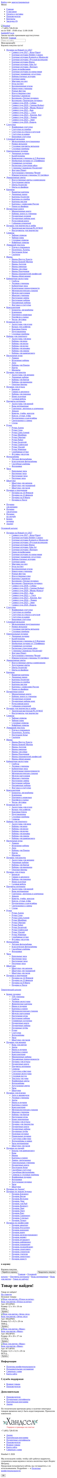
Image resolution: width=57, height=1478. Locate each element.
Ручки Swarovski (19, 442)
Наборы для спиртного (16, 336)
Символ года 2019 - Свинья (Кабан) (28, 105)
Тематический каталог (11, 989)
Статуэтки (11, 124)
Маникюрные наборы (21, 1057)
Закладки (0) (12, 21)
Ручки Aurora (18, 428)
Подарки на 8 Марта (21, 497)
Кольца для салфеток (21, 326)
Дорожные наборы (20, 377)
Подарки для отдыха (15, 387)
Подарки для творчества (23, 1124)
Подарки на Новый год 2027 (19, 50)
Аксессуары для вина (21, 339)
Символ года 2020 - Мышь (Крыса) (27, 108)
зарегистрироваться (20, 2)
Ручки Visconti (18, 447)
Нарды (15, 367)
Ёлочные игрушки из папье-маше (27, 71)
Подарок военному (20, 1230)
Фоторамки (17, 466)
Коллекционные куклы (22, 86)
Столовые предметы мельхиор (25, 146)
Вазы (14, 1153)
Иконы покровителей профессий (26, 274)
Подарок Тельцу (19, 1220)
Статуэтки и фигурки (21, 1071)
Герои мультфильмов (21, 69)
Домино (15, 358)
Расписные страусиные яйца (24, 165)
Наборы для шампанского (23, 353)
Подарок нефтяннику (21, 1242)
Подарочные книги (15, 209)
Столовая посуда (19, 1076)
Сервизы (16, 1069)
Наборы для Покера (21, 365)
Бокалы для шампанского (23, 1150)
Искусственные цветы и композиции (28, 180)
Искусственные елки (21, 93)
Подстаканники (19, 331)
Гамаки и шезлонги (20, 391)
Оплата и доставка (14, 14)
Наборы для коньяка (21, 348)
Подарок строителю (21, 1251)
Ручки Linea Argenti (20, 432)
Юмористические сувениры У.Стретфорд (30, 175)
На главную (6, 1294)
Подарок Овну (18, 1211)
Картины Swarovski (20, 197)
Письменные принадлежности (25, 1059)
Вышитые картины (20, 192)
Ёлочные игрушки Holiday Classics (27, 55)
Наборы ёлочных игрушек (24, 76)
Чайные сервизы (19, 235)
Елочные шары (18, 79)
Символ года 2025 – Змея (23, 120)
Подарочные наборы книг (23, 218)
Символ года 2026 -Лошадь (24, 122)
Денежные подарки (20, 153)
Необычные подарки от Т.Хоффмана (28, 160)
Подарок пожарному (21, 1244)
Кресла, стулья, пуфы (21, 416)
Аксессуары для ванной (22, 403)
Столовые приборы (20, 148)
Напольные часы (19, 471)
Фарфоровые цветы (20, 1081)
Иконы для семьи (19, 269)
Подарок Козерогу (20, 1206)
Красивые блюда (19, 329)
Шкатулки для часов (21, 488)
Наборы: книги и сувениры (24, 213)
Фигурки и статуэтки (21, 305)
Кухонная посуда (14, 322)
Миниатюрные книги (21, 211)
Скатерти (16, 254)
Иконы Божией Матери (22, 262)
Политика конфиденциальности (20, 1366)
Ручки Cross (17, 430)
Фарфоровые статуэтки (22, 127)
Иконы (9, 257)
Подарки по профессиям (17, 1223)
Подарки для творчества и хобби (21, 225)
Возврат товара (13, 1384)
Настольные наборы (21, 300)
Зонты (14, 1047)
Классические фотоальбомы (24, 461)
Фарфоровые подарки (21, 1177)
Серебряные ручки (20, 452)
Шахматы (16, 370)
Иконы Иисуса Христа (22, 259)
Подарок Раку (18, 1213)
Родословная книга (20, 221)
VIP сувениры (18, 996)
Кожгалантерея (13, 307)
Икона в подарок (19, 1006)
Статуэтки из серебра (21, 129)
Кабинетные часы (20, 286)
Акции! (9, 524)
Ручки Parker (17, 440)
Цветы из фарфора (20, 187)
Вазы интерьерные (20, 406)
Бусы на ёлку (18, 83)
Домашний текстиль (15, 245)
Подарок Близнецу (20, 1194)
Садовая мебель (19, 399)
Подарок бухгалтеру (21, 1227)
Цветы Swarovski (19, 185)
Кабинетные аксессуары (17, 278)
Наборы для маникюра (22, 382)
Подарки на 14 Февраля (22, 493)
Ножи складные (19, 396)
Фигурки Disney (19, 170)
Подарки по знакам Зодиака (19, 1191)
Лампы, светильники (21, 1160)
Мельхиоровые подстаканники (26, 141)
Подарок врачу (18, 1232)
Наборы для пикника (21, 394)
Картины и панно (20, 1008)
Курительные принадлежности (26, 288)
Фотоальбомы (12, 456)
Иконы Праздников (20, 271)
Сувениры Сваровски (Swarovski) (27, 168)
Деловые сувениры (20, 283)
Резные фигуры (19, 91)
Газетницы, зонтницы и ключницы (27, 408)
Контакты (10, 19)
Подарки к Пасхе (19, 500)
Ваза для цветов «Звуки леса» (14, 1316)
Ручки (9, 425)
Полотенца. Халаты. (21, 249)
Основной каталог (9, 528)
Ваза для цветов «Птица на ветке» (16, 1301)
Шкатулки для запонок (22, 483)
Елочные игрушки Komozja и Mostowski (30, 57)
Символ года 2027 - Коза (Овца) (26, 52)
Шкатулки (11, 480)
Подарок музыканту (21, 1239)
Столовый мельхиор (15, 139)
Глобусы (15, 281)
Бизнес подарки (10, 520)
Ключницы (17, 312)
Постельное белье (20, 252)
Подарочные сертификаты (18, 1399)
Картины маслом (19, 201)
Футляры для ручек (20, 454)
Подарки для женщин (11, 505)
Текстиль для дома (20, 1078)
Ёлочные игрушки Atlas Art (24, 64)
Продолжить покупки (46, 1272)
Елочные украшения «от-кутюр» (26, 74)
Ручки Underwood (20, 444)
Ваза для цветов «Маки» (12, 1331)
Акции (9, 1404)
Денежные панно (19, 194)
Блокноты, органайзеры (22, 310)
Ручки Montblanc (19, 435)
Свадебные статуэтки (21, 1170)
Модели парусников (21, 293)
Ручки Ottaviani (18, 437)
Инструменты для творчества (25, 230)
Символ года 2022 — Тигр (24, 112)
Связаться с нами (14, 1371)
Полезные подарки (20, 1134)
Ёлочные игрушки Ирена (23, 62)
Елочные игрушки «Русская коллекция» (30, 59)
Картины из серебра (21, 199)
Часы (8, 468)
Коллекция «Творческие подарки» (27, 100)
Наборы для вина (19, 341)
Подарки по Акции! (15, 1189)
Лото (14, 363)
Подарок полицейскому (22, 1247)
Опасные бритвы (19, 384)
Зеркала (15, 411)
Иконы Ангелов (19, 264)
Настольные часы (20, 476)
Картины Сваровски (21, 96)
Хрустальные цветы (21, 182)
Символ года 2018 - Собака (24, 103)
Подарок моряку (19, 1237)
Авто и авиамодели (20, 1095)
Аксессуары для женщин (23, 375)
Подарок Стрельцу (20, 1218)
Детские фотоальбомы (22, 459)
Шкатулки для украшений (23, 485)
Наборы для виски (20, 343)
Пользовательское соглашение (20, 1369)
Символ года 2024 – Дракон (24, 117)
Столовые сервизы (20, 240)
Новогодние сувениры (22, 88)
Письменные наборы (21, 302)
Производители (13, 16)
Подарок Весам (19, 1196)
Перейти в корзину (9, 1272)
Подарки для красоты (16, 372)
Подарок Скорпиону (21, 1215)
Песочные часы (19, 478)
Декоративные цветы (16, 177)
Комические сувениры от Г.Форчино (28, 158)
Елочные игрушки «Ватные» (25, 67)
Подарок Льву (18, 1208)
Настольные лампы (20, 298)
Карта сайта (11, 1374)
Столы (15, 423)
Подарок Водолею (20, 1199)
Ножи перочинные (20, 1119)
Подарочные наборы (21, 1025)
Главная (10, 9)
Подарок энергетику (21, 1256)
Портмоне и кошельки (22, 314)
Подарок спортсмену (21, 1249)
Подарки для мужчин (11, 510)
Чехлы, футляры (19, 319)
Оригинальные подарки (17, 151)
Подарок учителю (20, 1254)
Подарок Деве (18, 1201)
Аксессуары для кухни (22, 324)
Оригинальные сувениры (23, 1162)
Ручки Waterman (19, 449)
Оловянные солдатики (22, 163)
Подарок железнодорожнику (25, 1235)
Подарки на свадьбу (11, 515)
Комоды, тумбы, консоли (23, 413)
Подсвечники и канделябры (24, 418)
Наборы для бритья (20, 379)
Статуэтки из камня (21, 134)
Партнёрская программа (17, 1402)
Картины (10, 189)
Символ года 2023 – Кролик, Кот (26, 115)
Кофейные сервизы (20, 242)
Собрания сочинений (21, 223)
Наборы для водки (20, 346)
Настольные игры (14, 355)
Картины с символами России (25, 204)
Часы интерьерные (20, 1143)
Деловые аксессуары (21, 1001)
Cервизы (10, 233)
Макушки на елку (20, 81)
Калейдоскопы (18, 156)
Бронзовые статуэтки (21, 136)
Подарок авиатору (20, 1225)
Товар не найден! (21, 1279)
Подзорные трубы (20, 1028)
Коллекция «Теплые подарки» (25, 98)
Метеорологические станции (25, 290)
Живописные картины (22, 1004)
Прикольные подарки (21, 1136)
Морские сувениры (20, 295)
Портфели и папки (20, 317)
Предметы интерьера (15, 401)
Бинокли (16, 389)
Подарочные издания (21, 216)
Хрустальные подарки (22, 1182)
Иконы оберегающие (21, 276)
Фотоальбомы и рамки (22, 1141)
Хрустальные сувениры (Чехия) (26, 172)
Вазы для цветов (19, 1045)
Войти (4, 2)
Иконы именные (19, 266)
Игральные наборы (20, 360)
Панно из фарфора (20, 206)
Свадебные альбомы (21, 464)
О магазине (11, 11)
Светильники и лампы (22, 420)
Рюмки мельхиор (19, 144)
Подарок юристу (19, 1259)
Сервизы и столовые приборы (25, 1174)
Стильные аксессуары (22, 1073)
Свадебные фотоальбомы (23, 1172)
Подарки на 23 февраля (22, 495)
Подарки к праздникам (16, 490)
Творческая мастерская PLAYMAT (27, 228)
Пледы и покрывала (21, 247)
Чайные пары (18, 237)
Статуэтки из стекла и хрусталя (26, 132)
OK (3, 1476)
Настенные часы (19, 473)
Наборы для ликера (20, 351)
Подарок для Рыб (19, 1203)
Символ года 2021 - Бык (23, 110)
